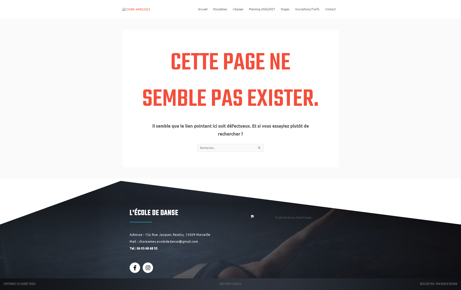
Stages (285, 9)
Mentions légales (230, 284)
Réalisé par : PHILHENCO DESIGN (438, 284)
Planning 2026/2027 (262, 9)
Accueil (202, 9)
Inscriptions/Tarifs (307, 9)
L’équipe (238, 9)
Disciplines (220, 9)
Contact (330, 9)
